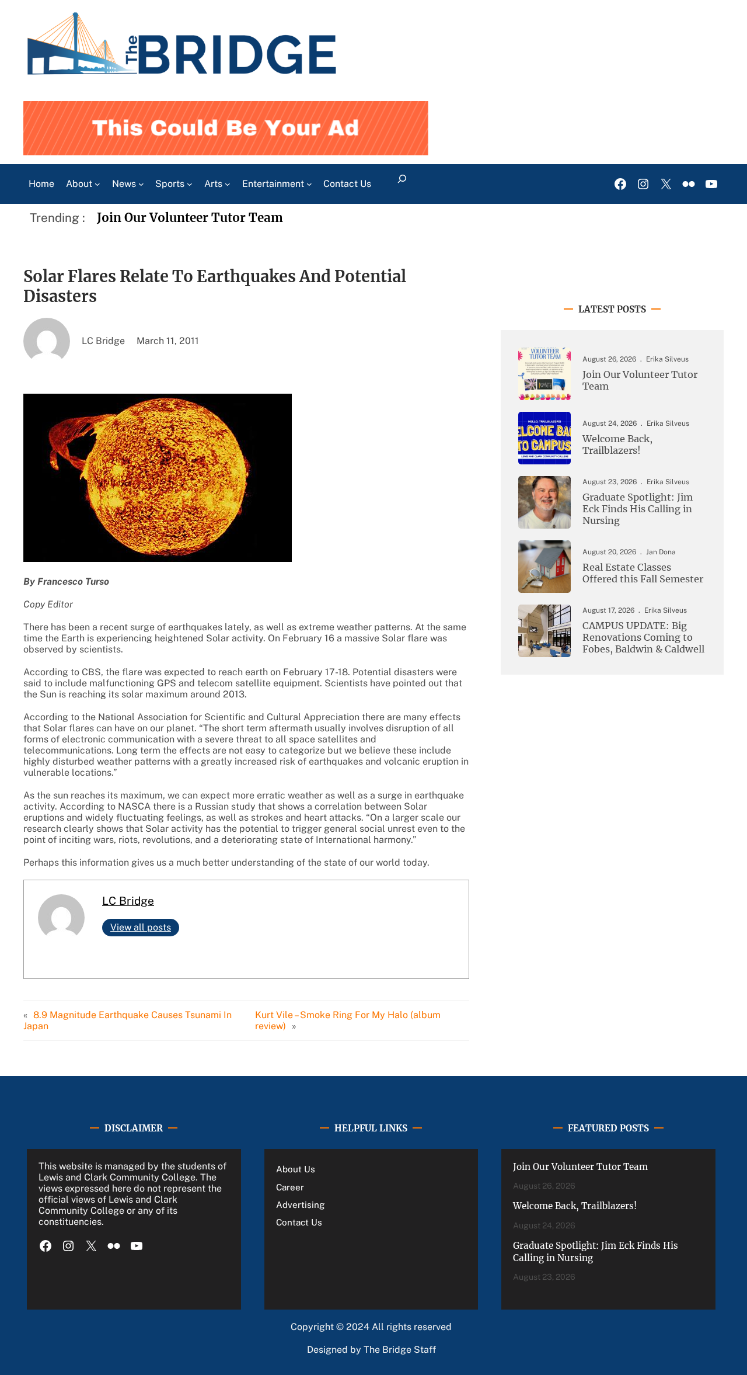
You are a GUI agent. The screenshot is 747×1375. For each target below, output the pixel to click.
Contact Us (299, 1222)
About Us (295, 1169)
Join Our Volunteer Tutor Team (190, 217)
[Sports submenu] (190, 184)
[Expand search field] (402, 184)
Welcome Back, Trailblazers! (617, 444)
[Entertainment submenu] (309, 184)
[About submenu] (97, 184)
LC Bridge (128, 900)
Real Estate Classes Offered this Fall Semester (642, 573)
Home (41, 183)
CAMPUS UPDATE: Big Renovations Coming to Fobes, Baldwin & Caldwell (643, 637)
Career (290, 1187)
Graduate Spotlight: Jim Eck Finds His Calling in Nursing (637, 509)
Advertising (300, 1205)
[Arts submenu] (228, 184)
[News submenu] (141, 184)
